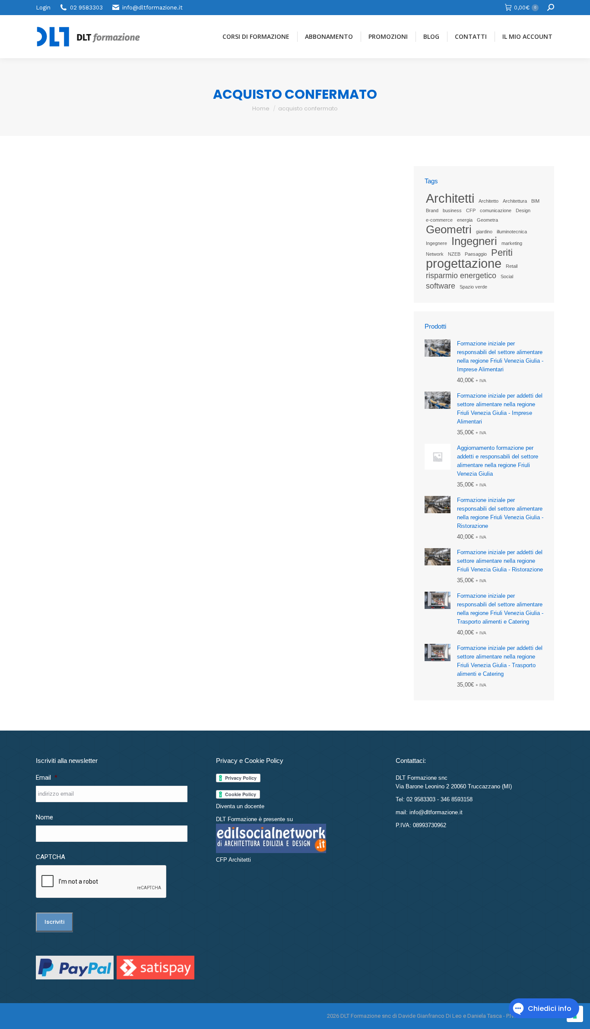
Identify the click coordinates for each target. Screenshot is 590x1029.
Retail (511, 266)
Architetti (450, 198)
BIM (535, 201)
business (452, 210)
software (440, 286)
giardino (484, 231)
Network (435, 254)
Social (507, 276)
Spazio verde (473, 286)
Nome (44, 817)
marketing (511, 243)
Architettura (515, 201)
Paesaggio (476, 254)
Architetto (488, 201)
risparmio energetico (461, 275)
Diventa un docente (240, 806)
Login (43, 7)
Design (523, 210)
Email (46, 777)
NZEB (454, 254)
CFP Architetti (233, 859)
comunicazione (495, 210)
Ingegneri (474, 241)
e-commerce (439, 220)
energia (465, 220)
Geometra (487, 220)
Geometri (449, 229)
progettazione (463, 263)
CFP (471, 210)
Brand (432, 210)
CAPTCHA (50, 857)
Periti (502, 252)
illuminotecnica (512, 231)
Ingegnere (436, 243)
